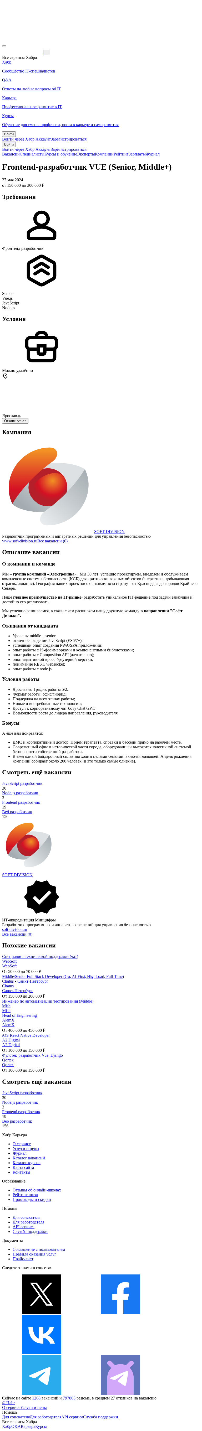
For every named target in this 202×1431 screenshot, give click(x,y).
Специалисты (32, 154)
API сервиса (23, 1227)
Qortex (8, 1060)
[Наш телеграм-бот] (120, 1393)
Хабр (6, 1426)
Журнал (153, 154)
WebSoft (9, 961)
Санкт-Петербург (32, 981)
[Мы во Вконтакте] (41, 1353)
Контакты (21, 1172)
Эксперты (86, 154)
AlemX (8, 1020)
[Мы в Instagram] (120, 1353)
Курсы (41, 1426)
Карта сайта (23, 1167)
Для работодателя (28, 1222)
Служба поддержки (30, 1231)
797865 (69, 1398)
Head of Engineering (19, 1015)
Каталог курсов (27, 1162)
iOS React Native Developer (26, 1035)
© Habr (8, 1403)
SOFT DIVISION (109, 531)
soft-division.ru (14, 929)
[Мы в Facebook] (120, 1312)
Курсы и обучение (60, 154)
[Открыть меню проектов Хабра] (4, 46)
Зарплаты (137, 154)
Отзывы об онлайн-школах (37, 1190)
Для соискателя (26, 1217)
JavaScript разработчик (22, 783)
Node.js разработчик (20, 793)
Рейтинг (121, 154)
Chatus (8, 981)
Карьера (28, 1426)
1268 (36, 1398)
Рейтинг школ (25, 1194)
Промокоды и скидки (32, 1199)
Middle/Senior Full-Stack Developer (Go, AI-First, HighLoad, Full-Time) (63, 976)
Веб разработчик (17, 812)
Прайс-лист (23, 1259)
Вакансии (11, 154)
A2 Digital (11, 1040)
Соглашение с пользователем (39, 1249)
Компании (104, 154)
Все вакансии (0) (52, 541)
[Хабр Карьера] (22, 52)
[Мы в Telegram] (41, 1393)
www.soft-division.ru (19, 541)
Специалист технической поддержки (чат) (40, 956)
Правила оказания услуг (34, 1254)
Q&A (16, 1426)
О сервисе (22, 1144)
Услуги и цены (26, 1148)
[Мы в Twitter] (41, 1312)
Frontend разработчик (21, 802)
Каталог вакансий (29, 1158)
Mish (6, 1006)
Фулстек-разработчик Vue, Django (32, 1055)
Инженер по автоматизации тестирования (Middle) (47, 1001)
